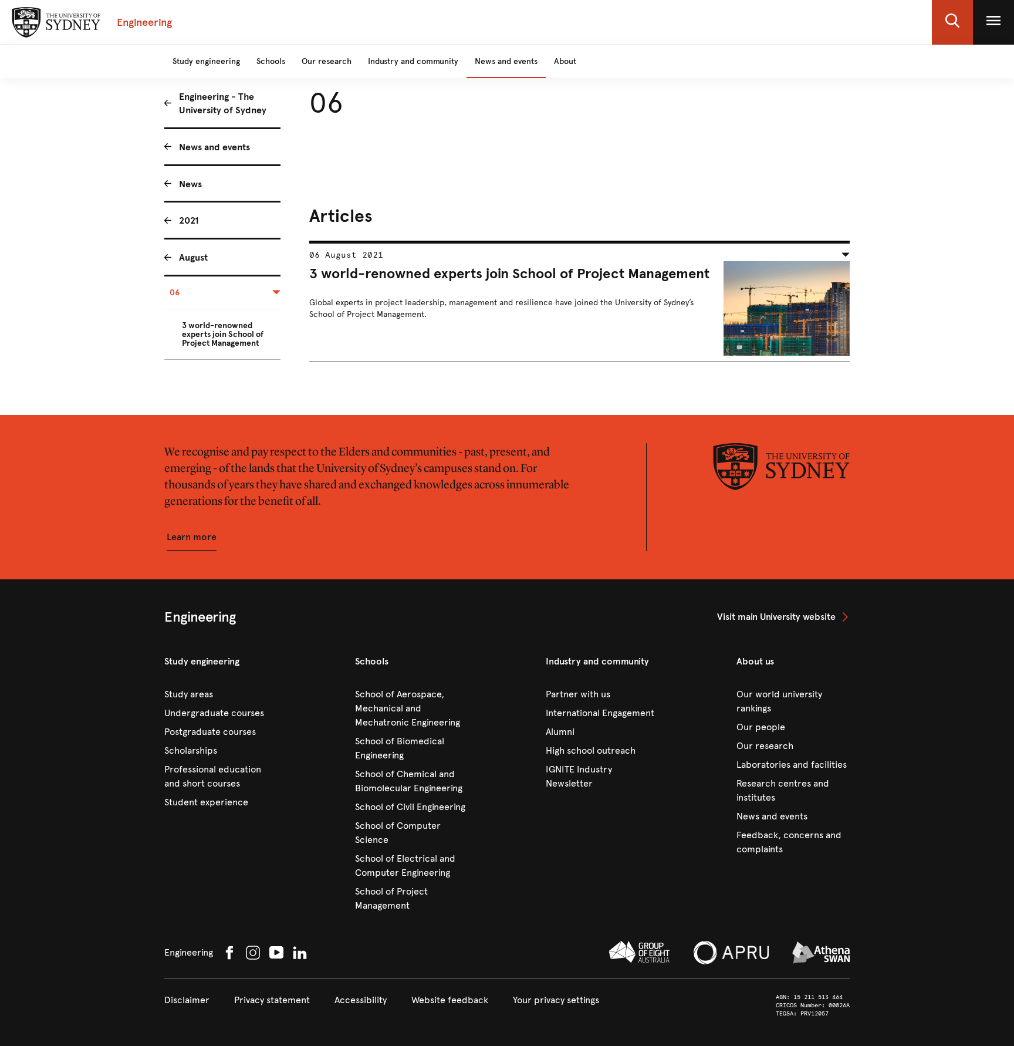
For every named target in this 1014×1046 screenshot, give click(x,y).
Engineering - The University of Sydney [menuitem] (222, 103)
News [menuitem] (190, 184)
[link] (783, 617)
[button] (952, 22)
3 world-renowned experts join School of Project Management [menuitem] (222, 334)
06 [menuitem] (175, 293)
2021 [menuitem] (189, 220)
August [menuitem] (193, 257)
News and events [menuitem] (214, 147)
